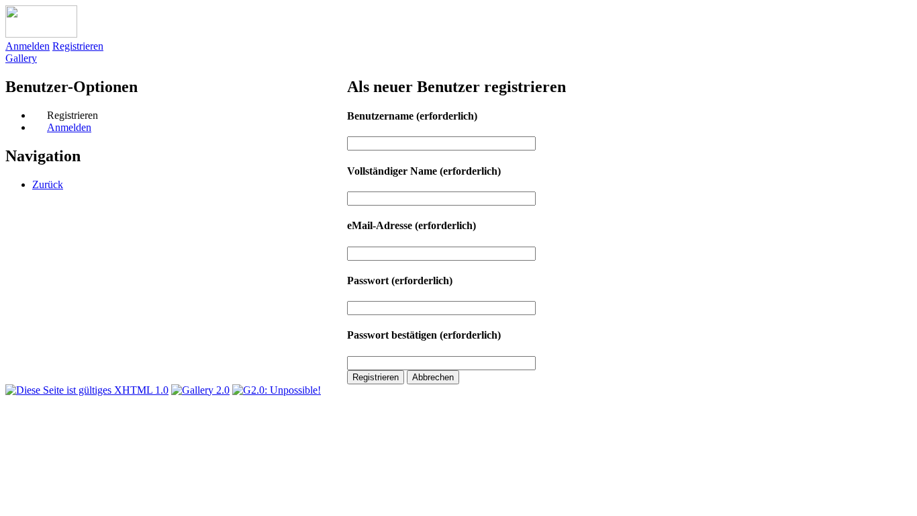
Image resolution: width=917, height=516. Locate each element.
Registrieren (77, 46)
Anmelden (27, 46)
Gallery (21, 58)
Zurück (47, 184)
